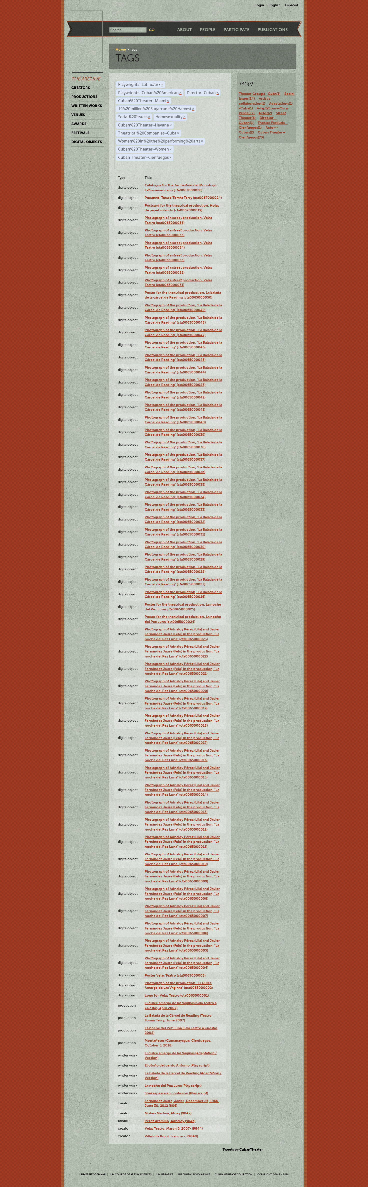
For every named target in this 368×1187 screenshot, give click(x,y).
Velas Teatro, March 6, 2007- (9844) (174, 1128)
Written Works (86, 106)
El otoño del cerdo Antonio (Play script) (177, 1065)
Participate (237, 29)
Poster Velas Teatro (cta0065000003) (175, 975)
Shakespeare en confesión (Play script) (176, 1093)
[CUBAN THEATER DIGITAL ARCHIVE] (82, 17)
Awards (78, 124)
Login (259, 5)
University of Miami (92, 1174)
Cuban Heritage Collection (234, 1174)
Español (291, 5)
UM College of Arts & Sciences (131, 1174)
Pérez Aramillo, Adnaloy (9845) (170, 1121)
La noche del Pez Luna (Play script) (173, 1086)
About (184, 29)
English (275, 5)
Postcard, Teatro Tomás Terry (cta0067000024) (183, 198)
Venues (78, 115)
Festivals (80, 133)
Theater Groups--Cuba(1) (259, 94)
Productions (84, 97)
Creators (80, 88)
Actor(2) (265, 113)
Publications (273, 29)
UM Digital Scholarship (194, 1174)
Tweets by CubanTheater (243, 1149)
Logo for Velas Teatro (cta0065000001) (177, 995)
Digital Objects (86, 142)
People (208, 29)
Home (121, 49)
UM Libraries (164, 1174)
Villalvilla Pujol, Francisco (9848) (171, 1136)
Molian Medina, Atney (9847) (168, 1113)
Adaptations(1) (281, 103)
